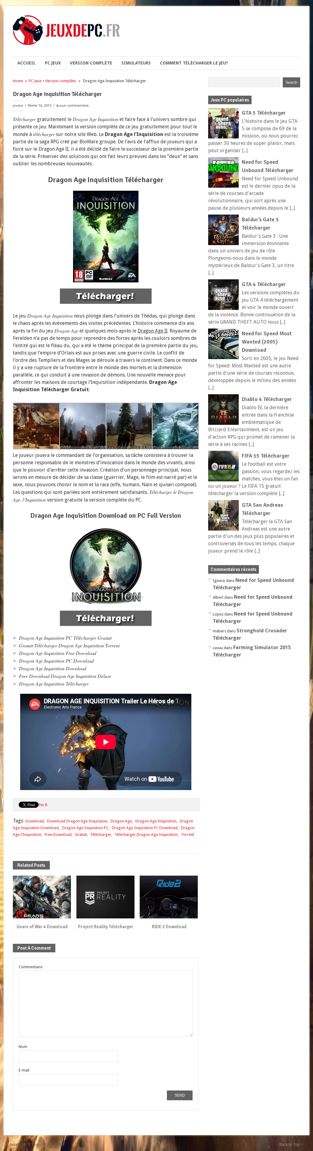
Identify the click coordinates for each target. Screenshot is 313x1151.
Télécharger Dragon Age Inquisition (146, 834)
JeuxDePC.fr (20, 1144)
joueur (18, 106)
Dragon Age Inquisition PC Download (145, 828)
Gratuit (81, 834)
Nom (23, 1046)
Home (18, 81)
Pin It (43, 805)
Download (34, 821)
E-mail (24, 1070)
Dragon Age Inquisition (155, 821)
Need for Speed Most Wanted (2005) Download (267, 341)
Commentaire (30, 967)
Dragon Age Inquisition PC (85, 828)
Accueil (26, 63)
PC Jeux (53, 63)
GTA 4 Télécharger (264, 284)
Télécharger (100, 834)
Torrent (187, 834)
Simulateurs (136, 63)
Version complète (91, 63)
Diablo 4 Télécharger (267, 399)
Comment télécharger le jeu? (194, 63)
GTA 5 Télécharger (264, 112)
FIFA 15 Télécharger (265, 455)
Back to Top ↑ (291, 1144)
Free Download (58, 834)
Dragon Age (121, 821)
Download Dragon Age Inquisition (77, 821)
